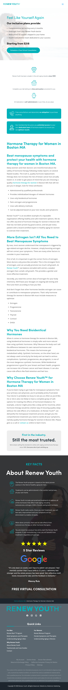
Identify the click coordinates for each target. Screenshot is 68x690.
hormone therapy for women (25, 183)
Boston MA (22, 601)
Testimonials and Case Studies (17, 648)
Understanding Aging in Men (16, 639)
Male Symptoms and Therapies (17, 636)
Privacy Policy (30, 665)
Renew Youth (12, 268)
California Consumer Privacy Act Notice (44, 662)
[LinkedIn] (40, 615)
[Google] (36, 615)
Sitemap (39, 665)
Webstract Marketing (53, 686)
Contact (9, 651)
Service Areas (31, 660)
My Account (20, 660)
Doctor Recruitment (45, 660)
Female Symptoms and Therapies (45, 636)
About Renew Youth (13, 645)
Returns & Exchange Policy (20, 662)
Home (16, 601)
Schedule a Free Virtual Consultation (23, 50)
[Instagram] (31, 615)
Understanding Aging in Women (44, 639)
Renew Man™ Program (14, 633)
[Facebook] (27, 615)
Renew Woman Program (42, 633)
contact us (24, 423)
